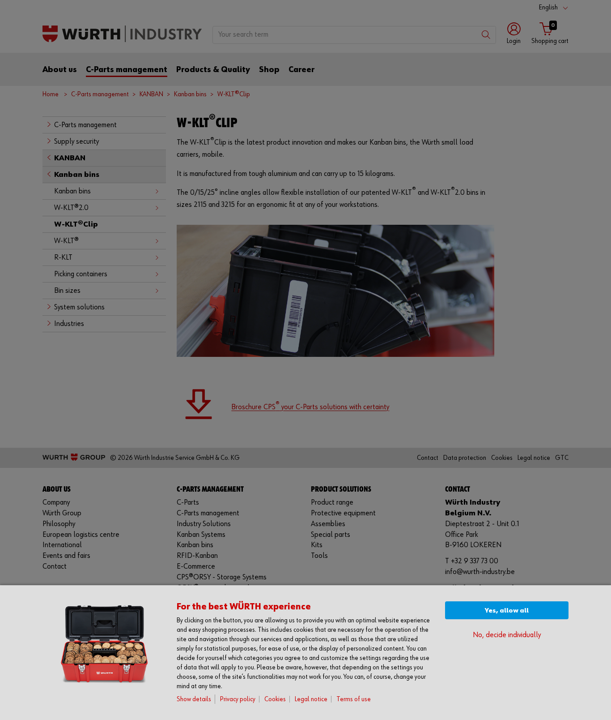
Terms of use (353, 699)
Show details (194, 699)
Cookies (275, 699)
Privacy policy (237, 699)
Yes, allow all (507, 610)
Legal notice (311, 699)
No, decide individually (507, 635)
